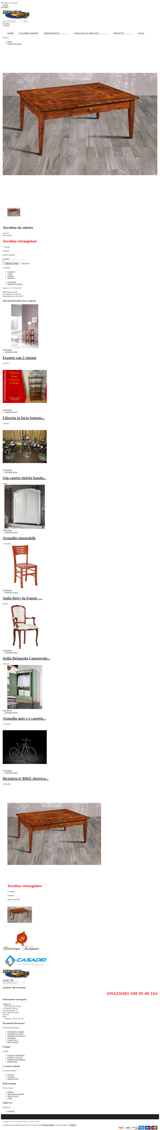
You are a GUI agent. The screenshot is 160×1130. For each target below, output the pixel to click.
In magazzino (8, 294)
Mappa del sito (12, 1079)
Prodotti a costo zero (14, 1057)
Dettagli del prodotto (15, 284)
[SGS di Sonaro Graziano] (16, 978)
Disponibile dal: (9, 296)
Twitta (9, 274)
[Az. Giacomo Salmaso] (21, 952)
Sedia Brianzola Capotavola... (26, 658)
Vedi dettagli (7, 350)
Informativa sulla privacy (16, 1036)
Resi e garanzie (13, 1042)
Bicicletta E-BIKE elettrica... (25, 778)
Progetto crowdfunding (15, 1055)
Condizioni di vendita (15, 1034)
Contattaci (4, 7)
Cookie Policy (12, 1040)
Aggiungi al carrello (11, 264)
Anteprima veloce (10, 352)
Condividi (11, 272)
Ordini (9, 1098)
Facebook (11, 1111)
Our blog (6, 24)
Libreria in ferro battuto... (24, 418)
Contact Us (7, 1004)
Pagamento (11, 1038)
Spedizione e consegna (15, 1032)
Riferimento (7, 292)
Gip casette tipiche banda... (24, 478)
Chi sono (10, 1075)
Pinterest (10, 278)
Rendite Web (12, 1062)
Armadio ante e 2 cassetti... (24, 718)
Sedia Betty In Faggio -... (22, 598)
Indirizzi (10, 1092)
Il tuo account (9, 1083)
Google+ (10, 276)
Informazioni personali (15, 1094)
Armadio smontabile (19, 538)
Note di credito (12, 1096)
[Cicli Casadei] (26, 968)
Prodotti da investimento (16, 1060)
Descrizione (11, 282)
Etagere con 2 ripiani (19, 358)
